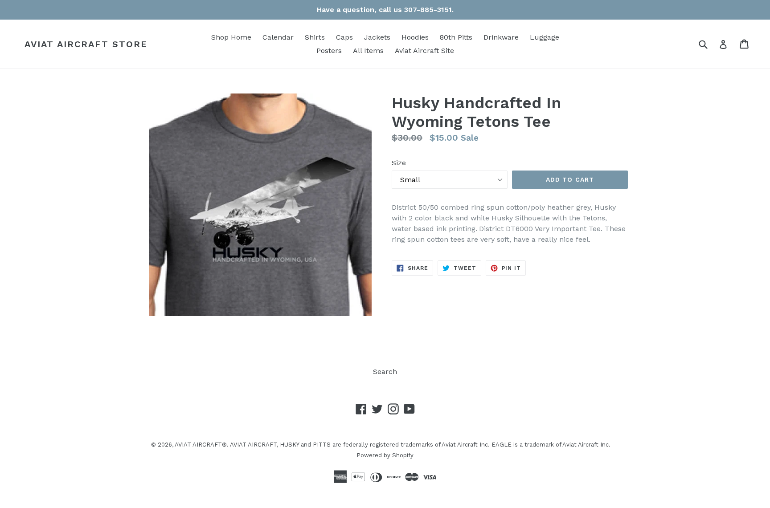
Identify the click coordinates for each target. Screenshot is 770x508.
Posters (329, 50)
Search (385, 371)
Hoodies (415, 37)
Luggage (544, 37)
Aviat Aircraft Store (86, 44)
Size (399, 162)
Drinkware (501, 37)
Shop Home (231, 37)
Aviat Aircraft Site (424, 50)
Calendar (278, 37)
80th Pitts (456, 37)
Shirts (315, 37)
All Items (368, 50)
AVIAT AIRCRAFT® (201, 444)
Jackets (377, 37)
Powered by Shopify (385, 455)
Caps (344, 37)
